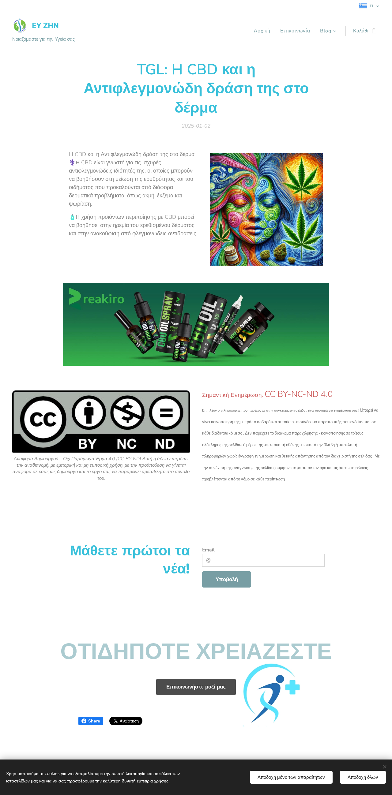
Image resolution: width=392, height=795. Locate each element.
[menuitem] (263, 31)
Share (94, 720)
